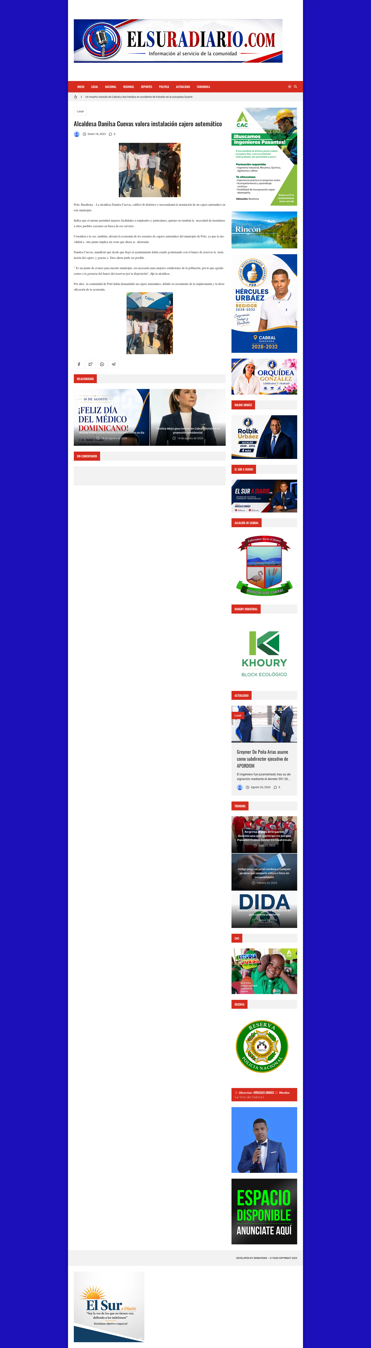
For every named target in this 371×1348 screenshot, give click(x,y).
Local (80, 111)
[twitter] (90, 364)
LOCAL (94, 86)
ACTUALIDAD (183, 86)
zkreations (260, 1258)
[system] (289, 86)
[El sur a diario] (77, 134)
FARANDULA (203, 86)
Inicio (80, 86)
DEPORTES (146, 86)
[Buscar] (295, 86)
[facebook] (79, 364)
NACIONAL (110, 86)
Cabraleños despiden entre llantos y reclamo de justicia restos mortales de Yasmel (134, 96)
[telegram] (114, 364)
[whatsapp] (102, 364)
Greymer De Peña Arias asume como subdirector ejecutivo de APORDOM (262, 758)
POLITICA (164, 86)
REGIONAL (128, 86)
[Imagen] (264, 724)
